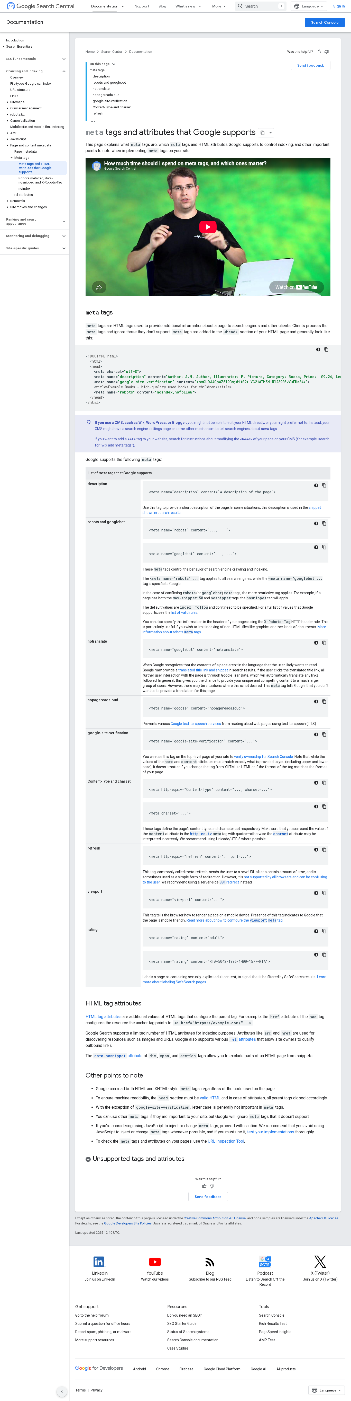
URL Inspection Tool (226, 1141)
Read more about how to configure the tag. (235, 920)
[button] (33, 46)
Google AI (258, 1369)
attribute (118, 1055)
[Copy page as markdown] (262, 132)
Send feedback (310, 65)
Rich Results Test (273, 1323)
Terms (80, 1390)
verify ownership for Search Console (263, 757)
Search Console (325, 22)
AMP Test (267, 1340)
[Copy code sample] (324, 485)
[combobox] (261, 6)
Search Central (55, 6)
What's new (185, 6)
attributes (243, 1039)
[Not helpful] (326, 52)
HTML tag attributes (104, 1016)
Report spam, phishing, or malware (103, 1332)
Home (90, 52)
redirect (229, 882)
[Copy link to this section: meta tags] (118, 313)
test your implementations (270, 1131)
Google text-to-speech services (196, 724)
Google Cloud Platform (222, 1369)
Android (139, 1369)
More (216, 6)
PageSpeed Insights (275, 1332)
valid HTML (210, 1098)
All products (286, 1369)
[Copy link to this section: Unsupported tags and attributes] (189, 1159)
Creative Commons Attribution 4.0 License (215, 1218)
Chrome (162, 1369)
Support (142, 6)
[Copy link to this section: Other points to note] (148, 1076)
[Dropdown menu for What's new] (201, 6)
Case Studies (178, 1348)
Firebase (186, 1369)
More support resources (94, 1340)
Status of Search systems (188, 1332)
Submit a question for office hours (102, 1323)
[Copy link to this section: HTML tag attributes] (146, 1004)
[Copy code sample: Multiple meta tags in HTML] (326, 349)
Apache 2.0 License (323, 1218)
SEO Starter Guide (182, 1323)
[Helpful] (319, 52)
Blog (162, 6)
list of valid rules (184, 612)
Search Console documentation (192, 1340)
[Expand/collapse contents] (114, 64)
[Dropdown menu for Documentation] (124, 6)
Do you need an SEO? (184, 1315)
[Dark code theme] (318, 349)
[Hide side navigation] (62, 1392)
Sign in (339, 6)
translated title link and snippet (203, 670)
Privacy (97, 1390)
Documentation (104, 6)
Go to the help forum (92, 1315)
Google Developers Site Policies (128, 1223)
